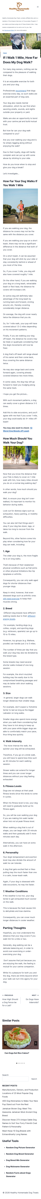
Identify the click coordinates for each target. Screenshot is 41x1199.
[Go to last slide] (5, 1043)
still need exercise (11, 599)
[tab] (16, 1063)
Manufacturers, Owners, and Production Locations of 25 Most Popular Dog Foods (20, 1093)
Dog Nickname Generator (18, 1166)
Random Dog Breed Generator (20, 1154)
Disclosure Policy (9, 30)
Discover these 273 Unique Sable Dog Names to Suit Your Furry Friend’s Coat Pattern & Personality (19, 1123)
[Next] (35, 1043)
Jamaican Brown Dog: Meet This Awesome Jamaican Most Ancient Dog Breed (19, 1112)
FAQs (5, 53)
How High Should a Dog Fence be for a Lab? (10, 1000)
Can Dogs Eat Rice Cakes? (17, 1053)
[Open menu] (38, 6)
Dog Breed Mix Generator (17, 1160)
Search (5, 1075)
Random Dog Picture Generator (20, 1147)
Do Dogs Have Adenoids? (32, 999)
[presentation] (20, 1037)
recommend (21, 91)
